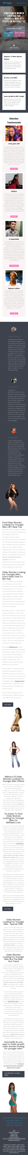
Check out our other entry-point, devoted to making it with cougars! (14, 1066)
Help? (14, 1130)
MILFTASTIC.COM (13, 1001)
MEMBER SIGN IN (21, 3)
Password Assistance (14, 1132)
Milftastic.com (13, 647)
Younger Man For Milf (7, 1118)
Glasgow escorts (19, 681)
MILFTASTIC (20, 843)
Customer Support (14, 1137)
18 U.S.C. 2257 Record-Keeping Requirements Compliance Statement (14, 1139)
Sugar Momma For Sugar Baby (14, 1125)
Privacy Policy (14, 1134)
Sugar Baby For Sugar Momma (14, 1123)
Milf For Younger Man (20, 1118)
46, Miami (14, 216)
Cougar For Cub (18, 1120)
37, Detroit (14, 168)
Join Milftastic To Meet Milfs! (12, 1074)
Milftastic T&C (14, 1135)
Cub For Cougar (9, 1120)
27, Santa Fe (14, 313)
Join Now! (8, 704)
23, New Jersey (14, 265)
